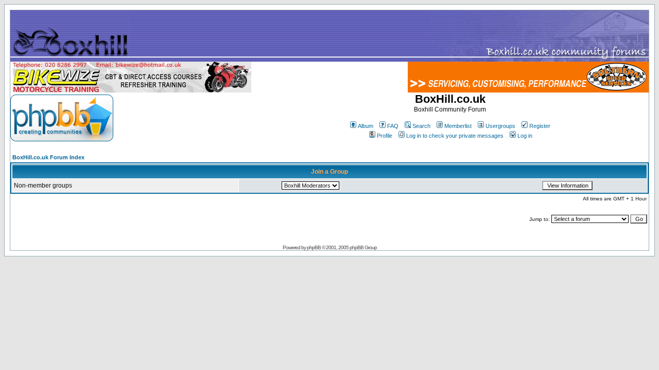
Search (421, 126)
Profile (384, 136)
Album (365, 126)
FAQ (392, 126)
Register (539, 126)
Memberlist (458, 126)
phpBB (314, 247)
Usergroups (500, 126)
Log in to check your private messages (455, 136)
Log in (524, 136)
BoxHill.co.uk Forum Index (48, 157)
